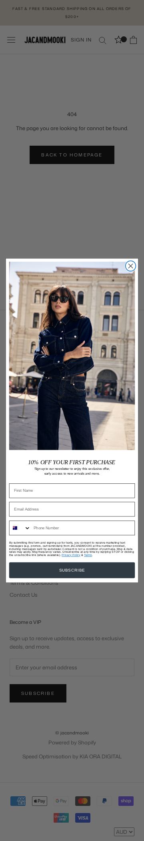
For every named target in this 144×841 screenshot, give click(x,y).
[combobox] (20, 528)
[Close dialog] (131, 266)
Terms (88, 554)
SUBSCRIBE (72, 570)
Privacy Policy (71, 554)
